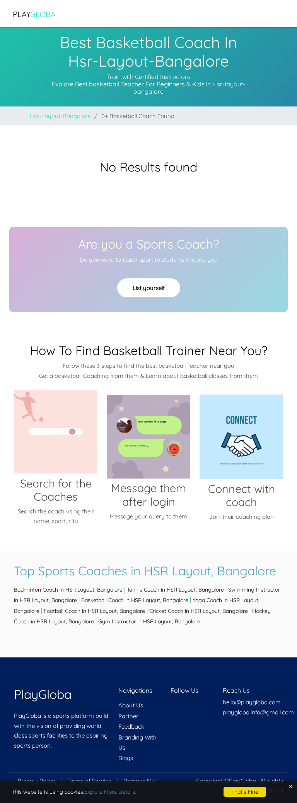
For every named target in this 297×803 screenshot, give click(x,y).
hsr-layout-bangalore (60, 116)
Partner (128, 716)
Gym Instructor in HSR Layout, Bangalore (149, 621)
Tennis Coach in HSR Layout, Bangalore (175, 589)
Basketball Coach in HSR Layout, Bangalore (134, 600)
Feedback (131, 726)
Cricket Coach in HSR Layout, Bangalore (198, 610)
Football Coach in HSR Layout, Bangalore (94, 610)
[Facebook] (171, 705)
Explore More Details (109, 791)
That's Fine (244, 791)
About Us (130, 705)
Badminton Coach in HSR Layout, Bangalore (68, 589)
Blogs (125, 758)
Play (34, 14)
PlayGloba (43, 694)
